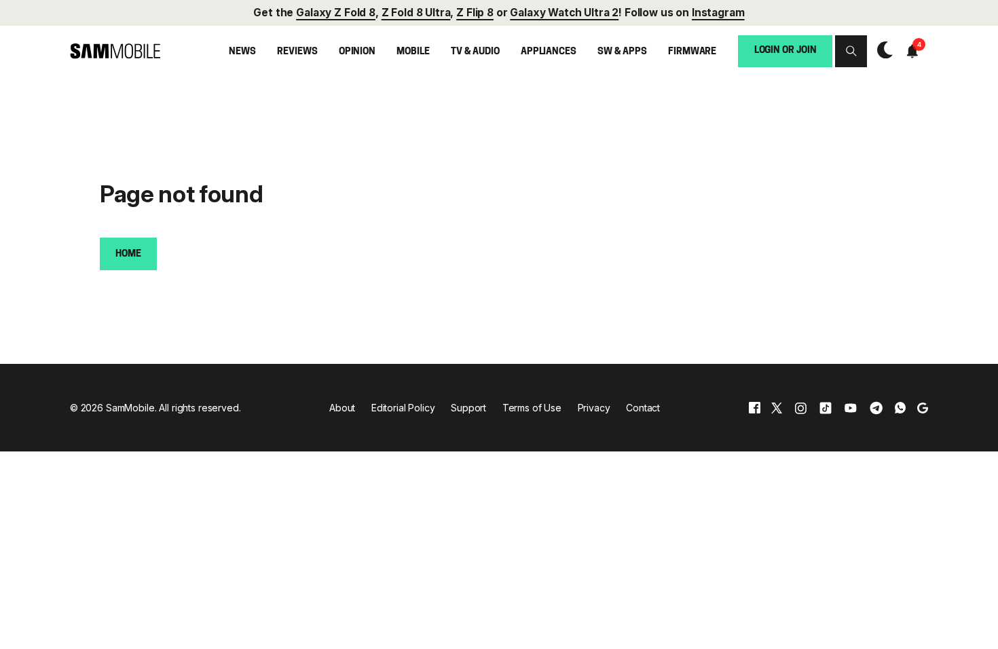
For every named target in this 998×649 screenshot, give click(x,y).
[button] (851, 51)
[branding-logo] (115, 51)
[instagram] (800, 407)
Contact (643, 407)
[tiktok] (825, 407)
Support (468, 407)
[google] (922, 407)
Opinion (357, 52)
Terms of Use (531, 407)
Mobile (412, 52)
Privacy (594, 407)
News (242, 52)
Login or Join (785, 50)
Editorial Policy (403, 407)
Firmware (692, 52)
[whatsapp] (900, 407)
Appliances (548, 52)
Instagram (718, 12)
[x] (776, 407)
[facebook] (754, 407)
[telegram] (876, 407)
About (342, 407)
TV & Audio (475, 52)
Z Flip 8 (475, 12)
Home (128, 254)
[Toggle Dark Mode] (881, 50)
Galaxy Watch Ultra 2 (564, 12)
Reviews (297, 52)
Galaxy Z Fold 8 (335, 12)
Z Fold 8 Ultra (416, 12)
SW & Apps (622, 52)
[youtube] (850, 407)
